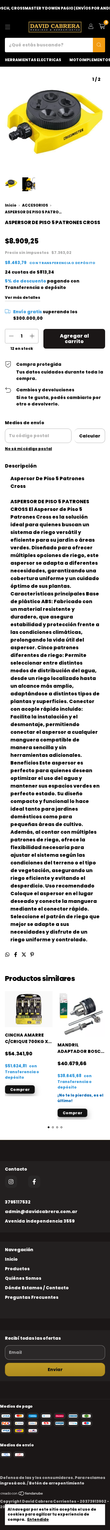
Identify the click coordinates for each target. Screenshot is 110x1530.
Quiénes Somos (23, 1278)
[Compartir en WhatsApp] (8, 954)
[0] (102, 27)
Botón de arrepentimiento (56, 1483)
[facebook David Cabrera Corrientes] (34, 1182)
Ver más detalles (22, 297)
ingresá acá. (13, 1483)
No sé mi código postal (28, 448)
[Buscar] (99, 45)
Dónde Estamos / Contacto (37, 1288)
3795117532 (18, 1202)
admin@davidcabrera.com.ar (41, 1211)
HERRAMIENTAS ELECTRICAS (33, 59)
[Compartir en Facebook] (16, 954)
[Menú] (7, 27)
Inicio (10, 205)
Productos (17, 1269)
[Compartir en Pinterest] (32, 954)
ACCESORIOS (35, 205)
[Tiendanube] (22, 1494)
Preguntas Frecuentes (31, 1297)
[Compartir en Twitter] (24, 954)
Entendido (38, 1519)
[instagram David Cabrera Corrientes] (11, 1182)
